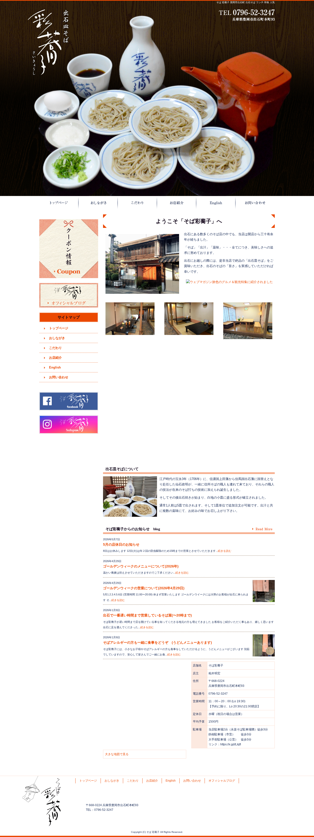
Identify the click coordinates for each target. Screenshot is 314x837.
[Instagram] (68, 432)
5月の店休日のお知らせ (121, 544)
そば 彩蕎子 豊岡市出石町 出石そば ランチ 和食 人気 (245, 2)
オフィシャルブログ (68, 295)
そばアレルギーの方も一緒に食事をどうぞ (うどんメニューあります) (161, 642)
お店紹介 (176, 202)
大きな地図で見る (117, 754)
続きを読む (224, 550)
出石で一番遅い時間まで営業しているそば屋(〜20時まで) (147, 615)
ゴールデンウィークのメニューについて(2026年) (141, 566)
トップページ (58, 202)
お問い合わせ (255, 202)
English (216, 202)
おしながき (98, 202)
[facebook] (68, 409)
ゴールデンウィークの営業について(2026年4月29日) (143, 588)
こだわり (137, 202)
